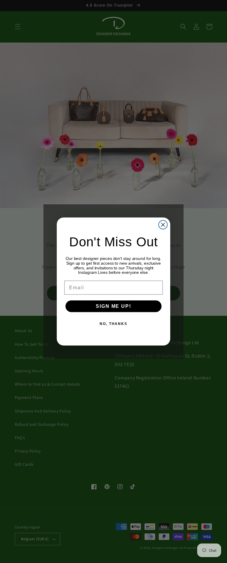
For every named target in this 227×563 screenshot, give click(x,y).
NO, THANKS (113, 324)
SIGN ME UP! (113, 306)
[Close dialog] (163, 224)
